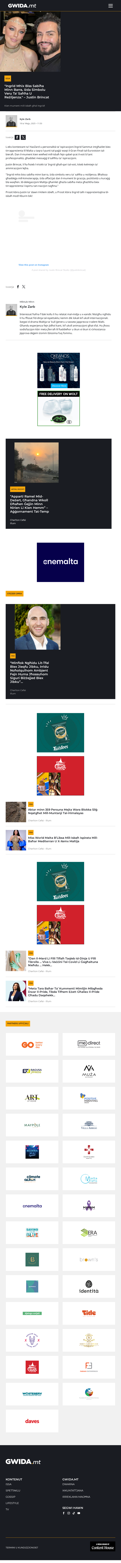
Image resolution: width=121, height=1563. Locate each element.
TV (7, 1509)
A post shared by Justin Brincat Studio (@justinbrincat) (59, 270)
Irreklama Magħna (76, 1496)
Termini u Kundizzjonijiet (22, 1548)
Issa (8, 1484)
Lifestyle (12, 1503)
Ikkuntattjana (72, 1490)
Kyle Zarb (25, 119)
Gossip (10, 1496)
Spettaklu (13, 1490)
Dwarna (68, 1484)
